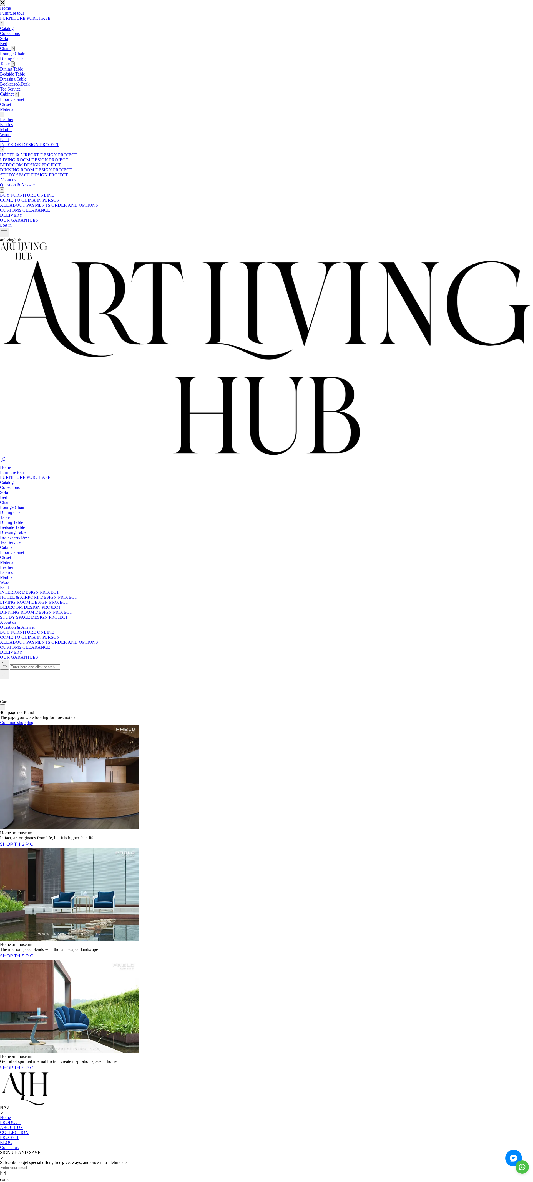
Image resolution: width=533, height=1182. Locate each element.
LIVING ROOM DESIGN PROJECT (34, 159)
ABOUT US (11, 1127)
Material (7, 109)
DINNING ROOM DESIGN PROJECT (36, 169)
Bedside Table (12, 74)
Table (5, 63)
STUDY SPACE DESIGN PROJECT (34, 174)
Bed (3, 43)
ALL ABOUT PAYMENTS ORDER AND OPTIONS (49, 205)
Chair (5, 48)
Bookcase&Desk (15, 84)
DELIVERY (11, 215)
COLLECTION (14, 1132)
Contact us (9, 1147)
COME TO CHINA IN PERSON (30, 200)
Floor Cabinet (12, 99)
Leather (6, 119)
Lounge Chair (12, 53)
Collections (10, 33)
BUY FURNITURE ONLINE (27, 195)
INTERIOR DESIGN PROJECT (29, 144)
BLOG (6, 1142)
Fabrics (6, 124)
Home (5, 8)
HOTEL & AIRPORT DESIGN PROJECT (38, 154)
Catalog (7, 28)
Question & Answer (17, 184)
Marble (6, 129)
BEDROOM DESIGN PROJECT (30, 164)
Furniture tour (12, 13)
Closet (5, 104)
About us (8, 179)
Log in (6, 225)
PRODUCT (10, 1122)
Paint (4, 139)
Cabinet (7, 94)
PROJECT (9, 1137)
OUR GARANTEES (19, 220)
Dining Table (11, 69)
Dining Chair (11, 58)
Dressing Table (13, 79)
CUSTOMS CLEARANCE (25, 210)
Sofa (4, 38)
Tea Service (10, 89)
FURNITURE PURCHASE (25, 18)
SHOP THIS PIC (16, 1067)
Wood (5, 134)
